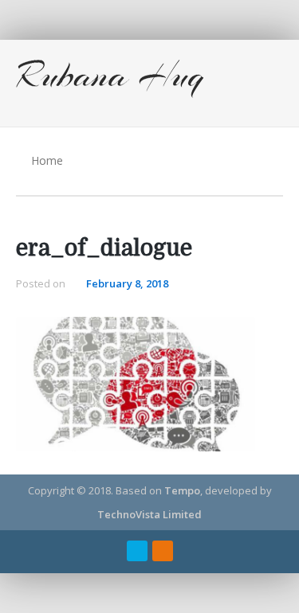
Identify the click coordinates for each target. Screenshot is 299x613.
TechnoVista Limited (149, 514)
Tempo (182, 490)
